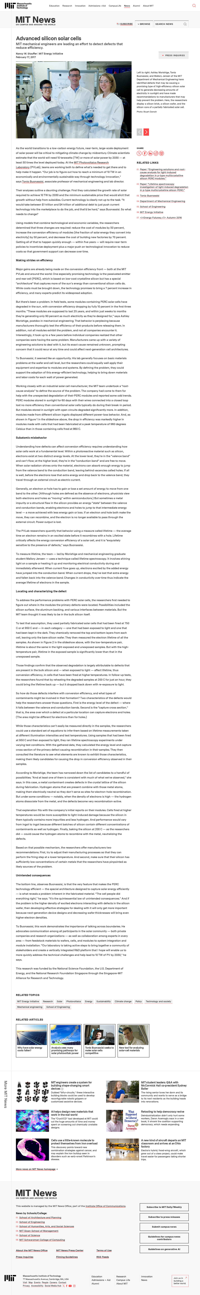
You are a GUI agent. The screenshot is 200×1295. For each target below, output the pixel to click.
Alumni (136, 5)
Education (54, 5)
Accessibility (37, 1286)
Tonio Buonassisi (32, 181)
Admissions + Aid (97, 5)
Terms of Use (104, 1250)
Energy (88, 1001)
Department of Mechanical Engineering (162, 201)
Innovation (80, 5)
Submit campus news (164, 1226)
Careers (53, 1282)
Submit (185, 24)
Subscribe (126, 24)
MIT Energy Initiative (151, 212)
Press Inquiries (24, 1256)
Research (67, 5)
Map (31, 1282)
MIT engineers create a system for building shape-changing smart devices (71, 1085)
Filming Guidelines (67, 1256)
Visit (25, 1282)
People (45, 1282)
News (127, 5)
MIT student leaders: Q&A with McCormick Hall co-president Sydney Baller (164, 1085)
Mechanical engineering (29, 1007)
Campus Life (115, 5)
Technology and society (158, 1001)
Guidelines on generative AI (164, 1249)
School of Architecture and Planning (40, 1217)
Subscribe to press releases (164, 1217)
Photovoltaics (73, 1001)
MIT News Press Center (69, 1250)
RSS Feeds (102, 1256)
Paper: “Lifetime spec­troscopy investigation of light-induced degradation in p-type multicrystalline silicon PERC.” (164, 187)
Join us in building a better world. (180, 1281)
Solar (59, 1001)
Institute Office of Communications (105, 1206)
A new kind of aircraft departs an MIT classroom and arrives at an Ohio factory (163, 1143)
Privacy (26, 1286)
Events (37, 1282)
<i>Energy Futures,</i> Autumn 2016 (161, 217)
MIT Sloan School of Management (38, 1230)
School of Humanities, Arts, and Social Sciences (46, 1226)
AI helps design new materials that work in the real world (72, 1113)
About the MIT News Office (31, 1250)
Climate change (123, 1001)
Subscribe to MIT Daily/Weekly (164, 1207)
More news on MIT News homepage (36, 1169)
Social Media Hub (53, 1286)
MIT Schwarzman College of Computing (42, 1239)
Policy (139, 1001)
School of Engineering (152, 206)
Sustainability (103, 1001)
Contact (62, 1282)
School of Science (29, 1235)
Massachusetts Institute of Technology (42, 1276)
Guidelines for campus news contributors (164, 1238)
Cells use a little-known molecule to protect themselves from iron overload (74, 1142)
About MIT (148, 5)
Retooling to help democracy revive (162, 1111)
